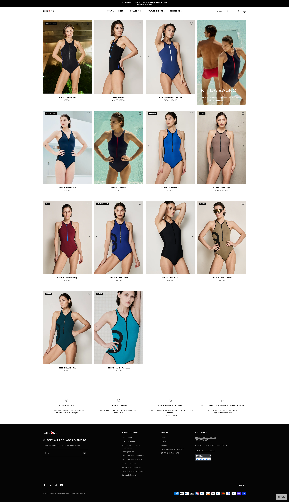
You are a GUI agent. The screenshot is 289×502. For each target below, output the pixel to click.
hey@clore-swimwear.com (205, 437)
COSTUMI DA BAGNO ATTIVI (172, 449)
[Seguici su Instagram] (50, 485)
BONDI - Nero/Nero (170, 278)
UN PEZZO (165, 437)
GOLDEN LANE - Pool (119, 278)
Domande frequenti (129, 475)
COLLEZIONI (135, 11)
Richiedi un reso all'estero (132, 460)
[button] (244, 11)
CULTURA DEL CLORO (170, 453)
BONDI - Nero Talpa (221, 188)
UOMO (164, 445)
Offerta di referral (128, 441)
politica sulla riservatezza (131, 467)
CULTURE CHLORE (155, 11)
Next (89, 56)
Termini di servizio (129, 463)
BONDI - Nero (119, 97)
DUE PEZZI (165, 441)
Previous (45, 56)
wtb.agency (81, 493)
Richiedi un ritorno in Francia (133, 456)
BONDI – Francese (118, 188)
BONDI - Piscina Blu (67, 188)
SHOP (120, 11)
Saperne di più (118, 413)
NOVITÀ (110, 11)
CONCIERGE (175, 11)
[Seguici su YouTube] (61, 485)
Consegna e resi (128, 452)
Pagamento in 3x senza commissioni (131, 446)
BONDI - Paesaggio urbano (170, 97)
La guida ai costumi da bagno (133, 471)
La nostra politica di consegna (66, 413)
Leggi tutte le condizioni (222, 413)
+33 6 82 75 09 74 (170, 415)
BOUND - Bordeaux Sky (67, 278)
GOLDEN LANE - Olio (67, 368)
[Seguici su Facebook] (44, 485)
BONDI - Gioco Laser (67, 97)
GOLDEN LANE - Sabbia (222, 278)
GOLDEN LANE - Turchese (119, 368)
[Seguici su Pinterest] (55, 485)
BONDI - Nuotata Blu (170, 188)
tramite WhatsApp (164, 410)
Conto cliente (127, 437)
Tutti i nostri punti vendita (205, 450)
